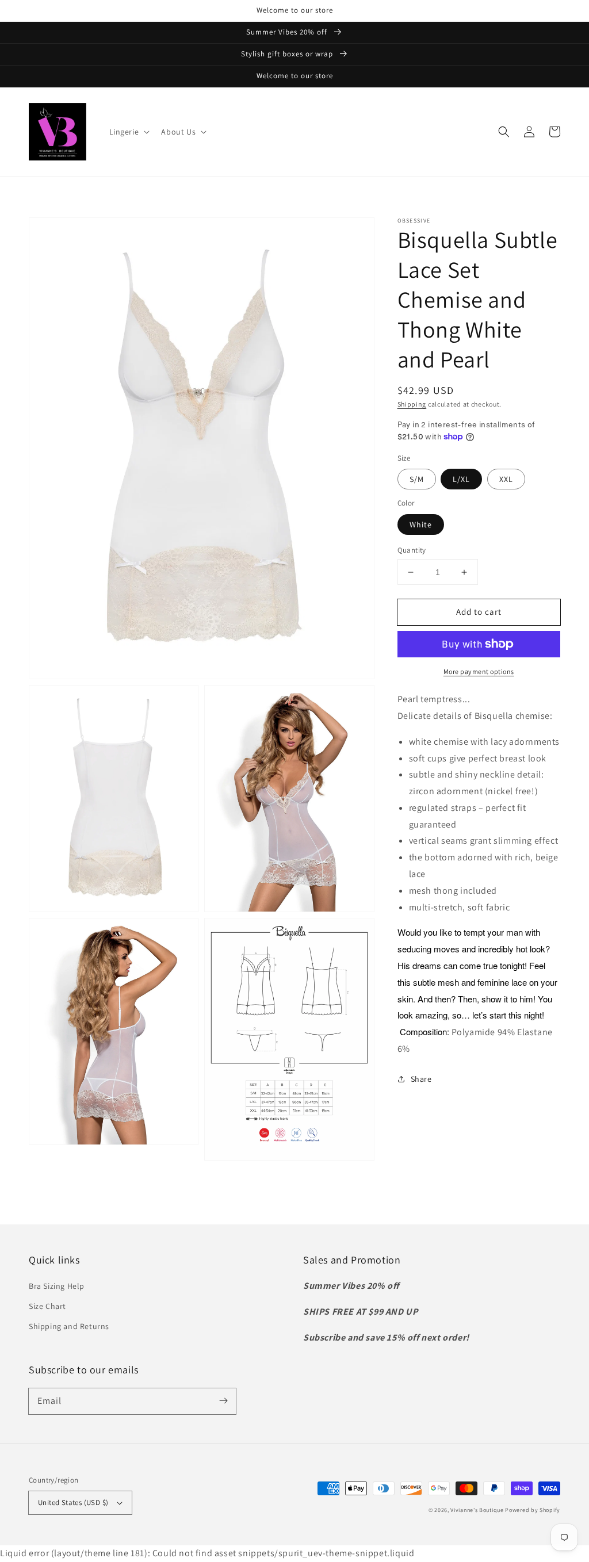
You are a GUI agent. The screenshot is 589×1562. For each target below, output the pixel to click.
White (421, 524)
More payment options (478, 671)
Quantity (411, 550)
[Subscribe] (223, 1401)
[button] (128, 132)
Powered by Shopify (532, 1510)
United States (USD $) (73, 1502)
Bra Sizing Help (57, 1286)
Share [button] (421, 1079)
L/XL (461, 479)
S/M (417, 479)
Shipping (412, 404)
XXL (506, 479)
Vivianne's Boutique (476, 1510)
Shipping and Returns (69, 1326)
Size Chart (47, 1306)
